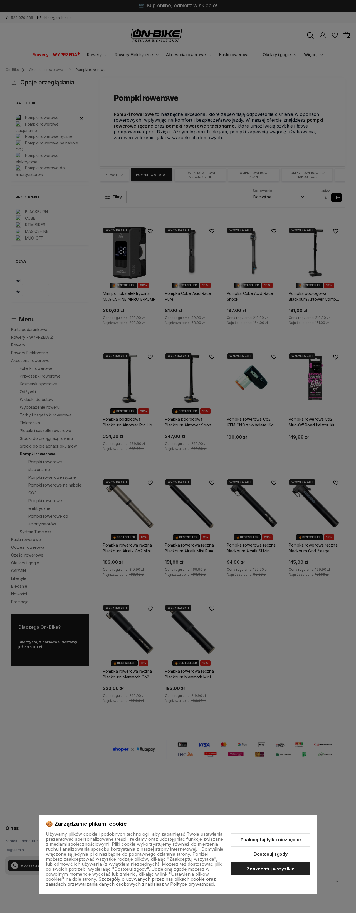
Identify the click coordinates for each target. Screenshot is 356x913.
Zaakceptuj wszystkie (271, 869)
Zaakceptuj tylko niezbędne (270, 839)
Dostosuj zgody (271, 854)
